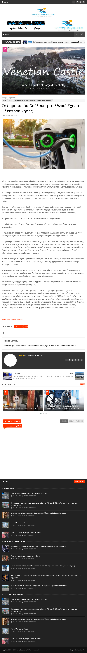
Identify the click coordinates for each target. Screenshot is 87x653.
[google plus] (72, 360)
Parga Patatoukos (22, 650)
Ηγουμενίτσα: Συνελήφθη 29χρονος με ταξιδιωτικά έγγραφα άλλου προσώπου (38, 546)
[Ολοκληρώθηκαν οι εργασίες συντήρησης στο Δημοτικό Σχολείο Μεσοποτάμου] (5, 588)
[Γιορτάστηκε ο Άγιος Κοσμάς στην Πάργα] (64, 400)
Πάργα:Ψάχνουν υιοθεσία (19, 523)
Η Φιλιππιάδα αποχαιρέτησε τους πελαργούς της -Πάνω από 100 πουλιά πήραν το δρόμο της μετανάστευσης (44, 504)
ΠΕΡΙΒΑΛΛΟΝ (9, 115)
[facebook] (69, 360)
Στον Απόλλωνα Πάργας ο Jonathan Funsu (26, 533)
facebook (79, 421)
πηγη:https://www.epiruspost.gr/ (12, 319)
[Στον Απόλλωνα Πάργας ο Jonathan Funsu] (5, 535)
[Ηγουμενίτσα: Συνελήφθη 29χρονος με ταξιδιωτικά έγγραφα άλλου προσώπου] (23, 400)
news (30, 42)
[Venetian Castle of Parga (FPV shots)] (43, 70)
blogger (64, 421)
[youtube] (75, 360)
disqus (71, 421)
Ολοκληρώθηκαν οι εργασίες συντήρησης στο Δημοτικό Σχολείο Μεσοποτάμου (39, 586)
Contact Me (80, 481)
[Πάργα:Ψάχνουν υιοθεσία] (5, 525)
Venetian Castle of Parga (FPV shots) (43, 85)
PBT (84, 650)
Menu (6, 2)
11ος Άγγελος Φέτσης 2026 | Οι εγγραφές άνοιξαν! (29, 493)
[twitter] (66, 360)
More (82, 384)
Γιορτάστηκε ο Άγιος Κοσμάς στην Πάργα (61, 409)
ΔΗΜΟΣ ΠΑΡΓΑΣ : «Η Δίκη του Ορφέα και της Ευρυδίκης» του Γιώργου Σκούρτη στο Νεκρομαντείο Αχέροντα (46, 577)
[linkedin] (82, 360)
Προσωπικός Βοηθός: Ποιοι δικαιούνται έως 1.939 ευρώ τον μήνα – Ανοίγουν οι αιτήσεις (43, 566)
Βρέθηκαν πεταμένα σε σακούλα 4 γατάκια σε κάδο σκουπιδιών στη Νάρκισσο (38, 513)
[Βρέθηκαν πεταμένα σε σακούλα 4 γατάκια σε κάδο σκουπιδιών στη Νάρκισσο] (5, 515)
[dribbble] (78, 360)
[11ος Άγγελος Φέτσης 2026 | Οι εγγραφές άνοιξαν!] (5, 495)
